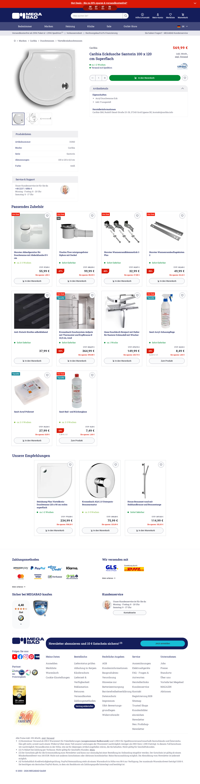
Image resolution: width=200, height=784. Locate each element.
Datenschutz (109, 696)
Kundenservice (140, 686)
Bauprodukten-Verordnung (110, 675)
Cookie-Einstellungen (58, 677)
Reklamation (81, 686)
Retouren (79, 691)
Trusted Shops (140, 705)
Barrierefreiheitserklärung (116, 691)
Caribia (33, 40)
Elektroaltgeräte (141, 668)
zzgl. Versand (48, 738)
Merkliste (51, 668)
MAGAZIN (165, 686)
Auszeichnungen (141, 663)
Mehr (92, 749)
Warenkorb (52, 672)
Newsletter (138, 719)
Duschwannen (47, 40)
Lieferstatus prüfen (84, 663)
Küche (90, 26)
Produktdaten (23, 134)
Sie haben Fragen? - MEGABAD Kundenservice (166, 33)
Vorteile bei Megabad (172, 682)
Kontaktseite (130, 612)
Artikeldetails (100, 88)
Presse (164, 668)
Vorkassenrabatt (74, 33)
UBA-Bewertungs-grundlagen (112, 708)
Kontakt (136, 691)
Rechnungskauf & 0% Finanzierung (102, 33)
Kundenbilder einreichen (140, 712)
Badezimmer (25, 26)
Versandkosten (82, 696)
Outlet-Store (130, 26)
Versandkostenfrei (36, 33)
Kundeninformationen (115, 668)
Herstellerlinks (140, 682)
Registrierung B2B (142, 696)
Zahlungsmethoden (85, 700)
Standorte (165, 672)
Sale (109, 26)
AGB (104, 663)
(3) (121, 642)
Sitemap (136, 700)
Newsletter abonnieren (85, 643)
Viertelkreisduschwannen (70, 40)
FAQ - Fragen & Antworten (140, 675)
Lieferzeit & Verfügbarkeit (81, 680)
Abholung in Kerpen (85, 668)
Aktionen (165, 691)
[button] (142, 16)
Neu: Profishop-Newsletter (140, 726)
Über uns (165, 677)
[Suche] (126, 16)
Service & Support (25, 179)
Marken (48, 26)
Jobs (163, 663)
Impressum (108, 700)
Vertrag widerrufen (84, 706)
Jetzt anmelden (162, 643)
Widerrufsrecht (110, 714)
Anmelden (52, 663)
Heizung (70, 26)
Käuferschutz (81, 672)
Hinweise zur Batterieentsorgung (113, 684)
